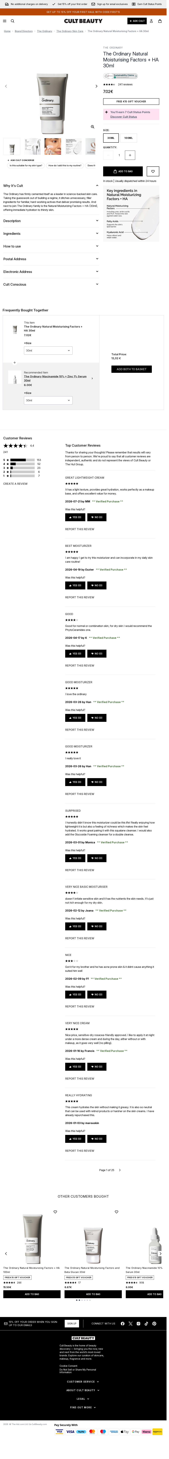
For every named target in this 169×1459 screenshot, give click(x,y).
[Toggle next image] (96, 86)
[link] (151, 21)
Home (7, 31)
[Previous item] (6, 1253)
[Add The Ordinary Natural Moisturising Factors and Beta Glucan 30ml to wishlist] (116, 1212)
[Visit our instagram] (138, 1324)
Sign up (71, 1323)
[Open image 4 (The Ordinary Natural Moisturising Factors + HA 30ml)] (73, 146)
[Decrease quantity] (108, 155)
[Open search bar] (13, 21)
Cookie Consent (68, 1366)
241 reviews (125, 84)
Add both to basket (132, 369)
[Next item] (160, 1253)
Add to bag (32, 1294)
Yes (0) (77, 517)
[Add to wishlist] (153, 171)
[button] (131, 76)
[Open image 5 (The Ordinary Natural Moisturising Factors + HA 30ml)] (93, 146)
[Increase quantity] (130, 155)
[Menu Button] (4, 21)
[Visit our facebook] (123, 1324)
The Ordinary (44, 31)
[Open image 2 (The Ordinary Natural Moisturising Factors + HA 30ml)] (32, 146)
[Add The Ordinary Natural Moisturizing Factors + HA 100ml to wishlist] (55, 1212)
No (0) (98, 517)
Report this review (79, 529)
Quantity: (110, 147)
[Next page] (119, 1170)
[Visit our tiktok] (146, 1324)
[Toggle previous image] (6, 86)
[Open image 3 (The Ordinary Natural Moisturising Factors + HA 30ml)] (53, 146)
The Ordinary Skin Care (69, 31)
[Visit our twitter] (131, 1324)
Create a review (15, 483)
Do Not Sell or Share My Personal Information (78, 1371)
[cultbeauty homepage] (83, 21)
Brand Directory (24, 31)
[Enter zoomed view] (93, 127)
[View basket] (160, 21)
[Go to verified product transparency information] (120, 76)
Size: (106, 130)
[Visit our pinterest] (154, 1324)
